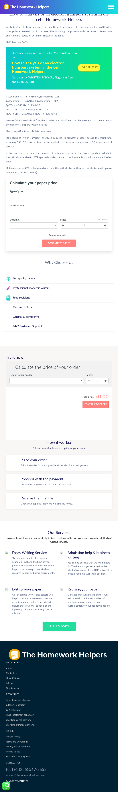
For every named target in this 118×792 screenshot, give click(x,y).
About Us (11, 668)
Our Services (12, 688)
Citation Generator (15, 705)
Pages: (89, 375)
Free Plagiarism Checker (18, 700)
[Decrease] (63, 225)
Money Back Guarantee (18, 747)
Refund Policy (13, 752)
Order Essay (90, 67)
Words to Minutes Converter (20, 725)
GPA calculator (13, 710)
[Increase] (105, 225)
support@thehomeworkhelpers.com (25, 775)
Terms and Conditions (17, 742)
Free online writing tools (18, 757)
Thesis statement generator (19, 715)
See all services (59, 626)
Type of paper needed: (21, 375)
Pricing (9, 683)
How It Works (13, 678)
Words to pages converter (19, 720)
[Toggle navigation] (111, 6)
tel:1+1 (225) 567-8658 (26, 770)
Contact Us (11, 673)
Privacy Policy (13, 737)
